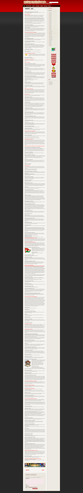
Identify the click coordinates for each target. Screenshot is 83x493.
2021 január (50, 17)
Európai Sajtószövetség (35, 2)
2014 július (50, 29)
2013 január (50, 35)
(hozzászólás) (51, 83)
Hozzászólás (27, 478)
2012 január (50, 45)
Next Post (43, 470)
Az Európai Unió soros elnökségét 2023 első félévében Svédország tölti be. (33, 458)
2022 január (50, 16)
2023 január (50, 15)
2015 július (50, 27)
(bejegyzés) (51, 82)
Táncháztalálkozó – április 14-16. (28, 323)
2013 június (50, 32)
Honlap (27, 487)
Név (26, 484)
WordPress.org (50, 84)
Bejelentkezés (50, 81)
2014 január (50, 30)
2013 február (50, 34)
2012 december (50, 36)
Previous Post (27, 470)
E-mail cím (27, 486)
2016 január (50, 26)
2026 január (50, 12)
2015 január (50, 28)
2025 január (50, 13)
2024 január (50, 14)
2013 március (50, 33)
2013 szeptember (51, 31)
